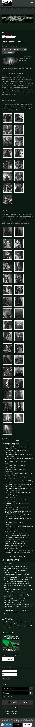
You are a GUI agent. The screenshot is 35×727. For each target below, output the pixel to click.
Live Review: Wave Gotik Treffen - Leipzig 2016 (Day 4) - (18, 489)
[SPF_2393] (8, 244)
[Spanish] (12, 35)
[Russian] (10, 35)
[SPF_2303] (8, 153)
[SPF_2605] (8, 430)
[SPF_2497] (19, 325)
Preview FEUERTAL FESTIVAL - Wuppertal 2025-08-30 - (18, 451)
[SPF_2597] (8, 418)
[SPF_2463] (8, 302)
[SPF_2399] (19, 244)
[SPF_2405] (8, 255)
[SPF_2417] (8, 267)
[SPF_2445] (8, 290)
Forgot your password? (11, 711)
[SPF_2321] (8, 176)
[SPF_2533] (8, 360)
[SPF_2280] (8, 118)
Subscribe (6, 678)
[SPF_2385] (8, 232)
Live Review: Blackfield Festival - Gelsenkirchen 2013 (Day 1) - (19, 516)
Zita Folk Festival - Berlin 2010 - (19, 551)
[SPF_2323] (19, 176)
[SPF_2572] (8, 383)
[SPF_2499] (8, 337)
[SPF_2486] (8, 325)
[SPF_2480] (19, 314)
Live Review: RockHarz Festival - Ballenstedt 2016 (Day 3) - (18, 485)
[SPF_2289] (19, 130)
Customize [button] (27, 725)
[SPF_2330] (8, 188)
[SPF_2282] (19, 118)
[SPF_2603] (19, 418)
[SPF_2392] (19, 232)
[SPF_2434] (8, 279)
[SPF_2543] (8, 372)
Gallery (9, 49)
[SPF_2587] (8, 407)
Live (4, 49)
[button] (3, 560)
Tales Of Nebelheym (8, 52)
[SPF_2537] (19, 360)
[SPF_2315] (19, 165)
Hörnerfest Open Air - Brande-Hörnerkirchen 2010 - (18, 548)
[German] (6, 35)
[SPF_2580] (19, 395)
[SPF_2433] (19, 267)
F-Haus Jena (23, 49)
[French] (5, 35)
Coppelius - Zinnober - (16, 541)
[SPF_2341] (19, 188)
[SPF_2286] (8, 130)
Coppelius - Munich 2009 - (17, 553)
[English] (3, 35)
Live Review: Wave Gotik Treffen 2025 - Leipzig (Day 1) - (18, 455)
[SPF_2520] (8, 348)
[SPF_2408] (19, 255)
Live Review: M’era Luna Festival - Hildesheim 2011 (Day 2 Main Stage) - (18, 535)
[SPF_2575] (19, 383)
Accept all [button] (8, 725)
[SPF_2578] (8, 395)
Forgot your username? (11, 713)
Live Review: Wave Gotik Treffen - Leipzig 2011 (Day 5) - (18, 538)
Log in (17, 707)
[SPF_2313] (8, 165)
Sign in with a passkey (19, 702)
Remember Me (8, 697)
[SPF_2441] (19, 279)
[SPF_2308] (19, 153)
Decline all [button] (17, 725)
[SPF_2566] (19, 372)
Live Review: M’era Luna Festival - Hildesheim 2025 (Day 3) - (18, 448)
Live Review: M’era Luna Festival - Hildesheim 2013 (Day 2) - (18, 512)
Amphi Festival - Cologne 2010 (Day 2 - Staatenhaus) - (16, 544)
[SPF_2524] (19, 348)
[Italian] (8, 35)
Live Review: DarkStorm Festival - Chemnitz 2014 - (17, 508)
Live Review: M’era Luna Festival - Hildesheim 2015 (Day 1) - (18, 493)
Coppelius (15, 49)
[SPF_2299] (19, 141)
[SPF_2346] (8, 200)
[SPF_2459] (19, 290)
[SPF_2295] (8, 141)
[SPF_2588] (19, 407)
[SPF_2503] (19, 337)
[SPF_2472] (8, 314)
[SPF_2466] (19, 302)
